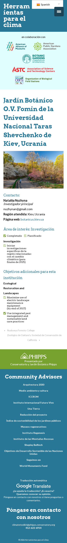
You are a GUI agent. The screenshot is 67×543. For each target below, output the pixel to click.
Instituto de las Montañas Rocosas (34, 438)
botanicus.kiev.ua (32, 219)
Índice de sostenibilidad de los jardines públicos (33, 420)
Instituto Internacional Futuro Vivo (33, 402)
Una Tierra (33, 408)
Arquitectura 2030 (33, 384)
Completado (14, 235)
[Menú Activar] (59, 11)
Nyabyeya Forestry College (21, 330)
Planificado (34, 235)
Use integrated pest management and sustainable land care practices (19, 317)
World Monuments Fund (33, 465)
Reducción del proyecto (33, 414)
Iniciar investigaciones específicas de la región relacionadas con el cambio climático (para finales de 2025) (19, 253)
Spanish (45, 4)
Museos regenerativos (33, 426)
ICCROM (33, 396)
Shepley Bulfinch (33, 444)
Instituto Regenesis (33, 432)
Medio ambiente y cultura (33, 390)
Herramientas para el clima (16, 15)
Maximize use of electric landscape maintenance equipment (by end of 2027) (18, 303)
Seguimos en (33, 459)
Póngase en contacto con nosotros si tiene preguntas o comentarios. (33, 499)
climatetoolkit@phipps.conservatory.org (33, 524)
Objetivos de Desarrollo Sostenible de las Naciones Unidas (33, 452)
